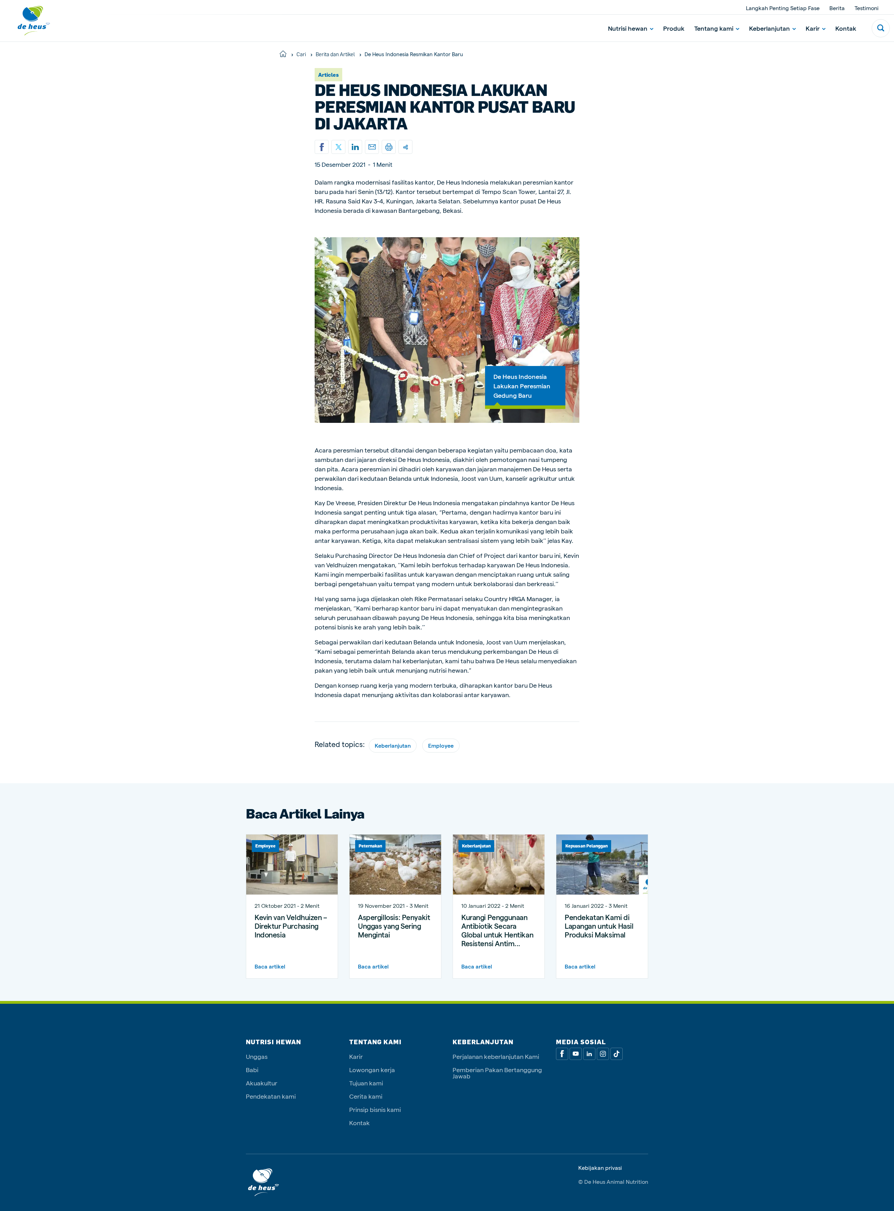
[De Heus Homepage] (28, 21)
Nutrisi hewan (627, 28)
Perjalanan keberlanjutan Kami (496, 1056)
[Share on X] (338, 147)
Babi (252, 1069)
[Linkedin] (355, 147)
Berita (837, 8)
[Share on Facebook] (322, 147)
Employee (441, 745)
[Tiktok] (616, 1054)
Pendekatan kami (271, 1096)
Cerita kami (365, 1096)
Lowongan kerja (372, 1069)
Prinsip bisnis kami (375, 1109)
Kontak (845, 28)
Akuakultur (261, 1082)
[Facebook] (562, 1054)
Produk (673, 28)
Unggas (257, 1056)
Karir (813, 28)
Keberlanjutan (769, 28)
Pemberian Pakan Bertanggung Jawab (497, 1072)
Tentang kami (713, 28)
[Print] (389, 147)
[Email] (372, 147)
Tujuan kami (366, 1082)
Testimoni (867, 8)
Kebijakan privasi (600, 1168)
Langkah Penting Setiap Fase (783, 8)
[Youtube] (576, 1054)
